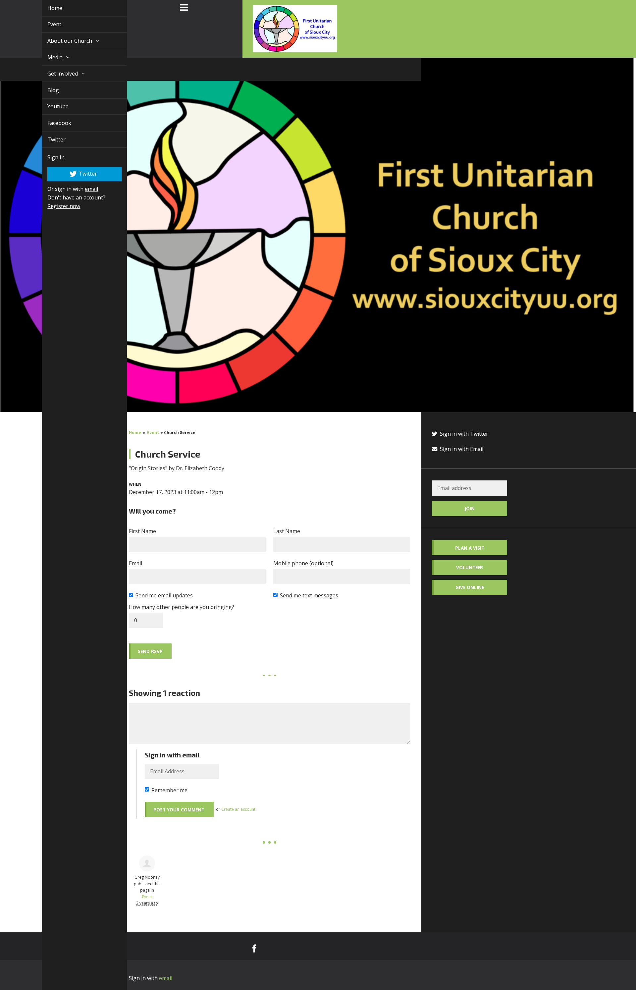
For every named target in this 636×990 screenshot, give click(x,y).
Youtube (50, 106)
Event (47, 24)
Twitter (49, 139)
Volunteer (469, 567)
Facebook (52, 123)
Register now (56, 206)
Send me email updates (164, 595)
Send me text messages (309, 595)
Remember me (169, 790)
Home (47, 8)
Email (135, 563)
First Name (142, 531)
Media (48, 57)
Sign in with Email (461, 449)
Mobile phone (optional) (303, 563)
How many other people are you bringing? (181, 607)
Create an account (238, 809)
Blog (45, 90)
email (83, 188)
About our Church (63, 40)
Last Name (286, 531)
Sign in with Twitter (463, 433)
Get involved (56, 73)
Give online (469, 587)
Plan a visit (469, 548)
